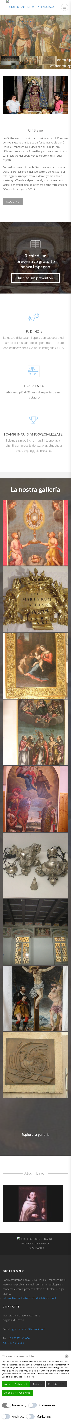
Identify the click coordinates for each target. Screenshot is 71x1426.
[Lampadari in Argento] (35, 865)
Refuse (38, 1384)
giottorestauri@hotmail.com (28, 1329)
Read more (28, 1376)
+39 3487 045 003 (13, 1343)
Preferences (47, 1405)
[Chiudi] (66, 1356)
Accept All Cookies (17, 1392)
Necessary (19, 1405)
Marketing (43, 1417)
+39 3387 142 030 (19, 1338)
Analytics (18, 1417)
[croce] (35, 998)
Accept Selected (15, 1384)
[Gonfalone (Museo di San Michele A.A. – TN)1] (35, 533)
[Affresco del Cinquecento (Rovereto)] (35, 932)
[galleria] (35, 1065)
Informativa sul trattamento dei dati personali (29, 1298)
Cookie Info (56, 1384)
